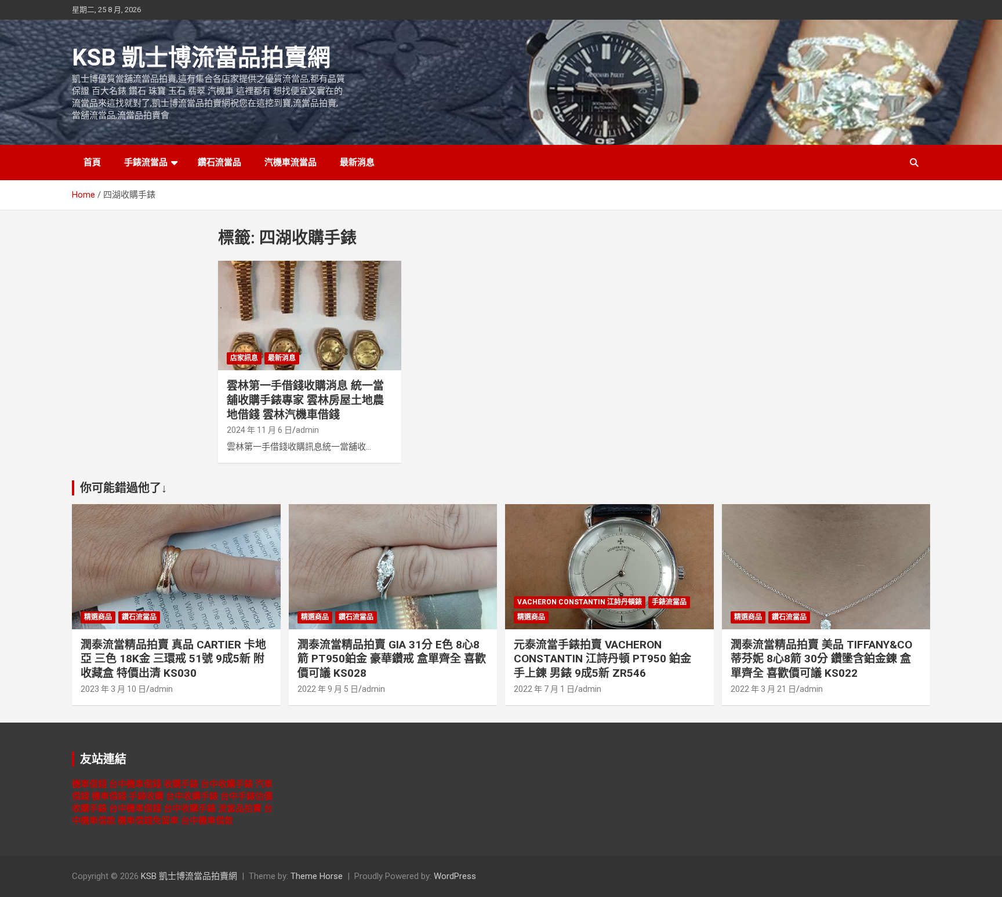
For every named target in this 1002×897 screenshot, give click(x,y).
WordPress (455, 876)
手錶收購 (146, 796)
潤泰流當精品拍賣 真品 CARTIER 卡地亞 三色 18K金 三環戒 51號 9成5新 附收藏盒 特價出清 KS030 (173, 659)
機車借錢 (89, 784)
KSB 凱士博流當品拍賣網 (201, 57)
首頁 (92, 162)
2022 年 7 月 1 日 (544, 689)
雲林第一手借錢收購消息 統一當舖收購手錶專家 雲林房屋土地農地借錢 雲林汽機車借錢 (305, 400)
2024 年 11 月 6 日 (259, 430)
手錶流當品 (146, 162)
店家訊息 (244, 358)
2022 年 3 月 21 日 (763, 689)
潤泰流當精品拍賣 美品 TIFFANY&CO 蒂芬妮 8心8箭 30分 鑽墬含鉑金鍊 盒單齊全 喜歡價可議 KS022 (821, 659)
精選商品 (98, 617)
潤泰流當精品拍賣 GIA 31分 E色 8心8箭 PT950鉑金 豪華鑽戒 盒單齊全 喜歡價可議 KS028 (391, 659)
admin (307, 430)
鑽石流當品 (219, 162)
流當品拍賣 (240, 808)
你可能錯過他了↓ (123, 488)
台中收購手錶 (227, 784)
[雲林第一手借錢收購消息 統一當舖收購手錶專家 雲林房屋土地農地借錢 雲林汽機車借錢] (309, 315)
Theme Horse (317, 876)
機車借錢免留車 (148, 820)
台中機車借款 (207, 820)
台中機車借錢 (135, 784)
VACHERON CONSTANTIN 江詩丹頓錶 (579, 602)
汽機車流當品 (290, 162)
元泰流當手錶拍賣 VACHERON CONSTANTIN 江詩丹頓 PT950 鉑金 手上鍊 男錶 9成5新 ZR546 (602, 659)
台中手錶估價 (246, 796)
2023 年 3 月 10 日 (113, 689)
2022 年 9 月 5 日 (327, 689)
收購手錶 (181, 784)
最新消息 (357, 162)
